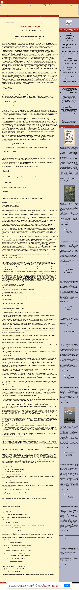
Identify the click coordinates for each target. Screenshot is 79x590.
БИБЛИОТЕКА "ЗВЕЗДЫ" (36, 16)
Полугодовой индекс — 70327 (69, 111)
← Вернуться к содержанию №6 (9, 22)
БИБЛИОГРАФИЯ (22, 16)
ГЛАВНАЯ (4, 16)
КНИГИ (48, 16)
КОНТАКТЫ (55, 16)
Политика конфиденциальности (51, 586)
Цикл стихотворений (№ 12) (69, 53)
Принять (67, 585)
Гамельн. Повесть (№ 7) (69, 72)
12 (76, 40)
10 (72, 40)
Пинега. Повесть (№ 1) (69, 47)
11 (74, 40)
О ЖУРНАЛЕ (11, 16)
